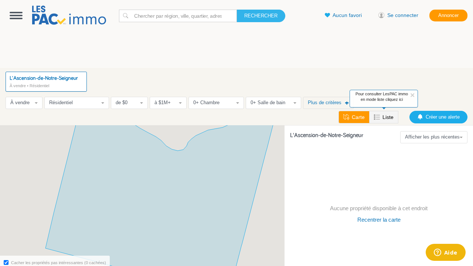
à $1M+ (162, 102)
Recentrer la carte (379, 219)
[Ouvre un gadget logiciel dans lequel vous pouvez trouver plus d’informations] (445, 253)
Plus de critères (324, 102)
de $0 (121, 102)
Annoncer (448, 15)
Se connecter (402, 15)
